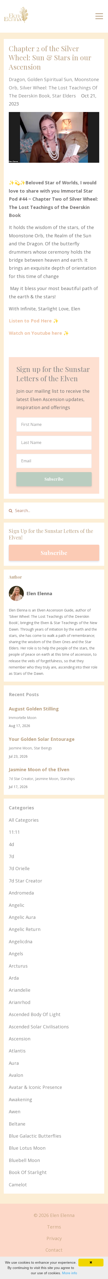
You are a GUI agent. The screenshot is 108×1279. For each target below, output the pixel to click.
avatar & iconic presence (35, 1087)
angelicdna (20, 941)
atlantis (17, 1051)
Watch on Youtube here (35, 333)
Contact (54, 1250)
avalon (16, 1075)
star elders (64, 96)
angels (16, 954)
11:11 (14, 832)
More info (69, 1273)
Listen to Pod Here (30, 321)
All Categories (24, 820)
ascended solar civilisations (39, 1027)
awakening (20, 1099)
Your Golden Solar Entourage (42, 739)
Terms (54, 1227)
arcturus (18, 966)
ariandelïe (19, 990)
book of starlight (28, 1172)
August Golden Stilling (34, 709)
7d (11, 856)
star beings (43, 748)
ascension (19, 1039)
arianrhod (19, 1002)
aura (14, 1063)
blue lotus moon (27, 1148)
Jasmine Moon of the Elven (39, 769)
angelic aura (22, 917)
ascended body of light (35, 1014)
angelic (16, 905)
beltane (17, 1124)
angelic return (24, 929)
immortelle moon (22, 717)
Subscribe (54, 479)
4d (11, 844)
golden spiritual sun (49, 79)
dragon (17, 79)
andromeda (21, 893)
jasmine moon (20, 748)
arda (14, 978)
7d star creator (21, 778)
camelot (18, 1185)
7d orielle (19, 868)
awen (14, 1111)
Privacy (54, 1238)
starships (67, 778)
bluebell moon (24, 1160)
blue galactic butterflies (35, 1136)
